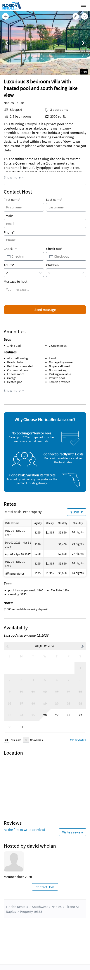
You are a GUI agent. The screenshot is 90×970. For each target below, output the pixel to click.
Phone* (9, 232)
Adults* (9, 265)
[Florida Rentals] (11, 9)
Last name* (54, 199)
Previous (6, 43)
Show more (12, 177)
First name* (12, 199)
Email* (8, 216)
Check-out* (54, 248)
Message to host (15, 281)
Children (52, 265)
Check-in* (11, 248)
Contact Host (45, 887)
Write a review (72, 832)
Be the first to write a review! (24, 829)
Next (83, 43)
